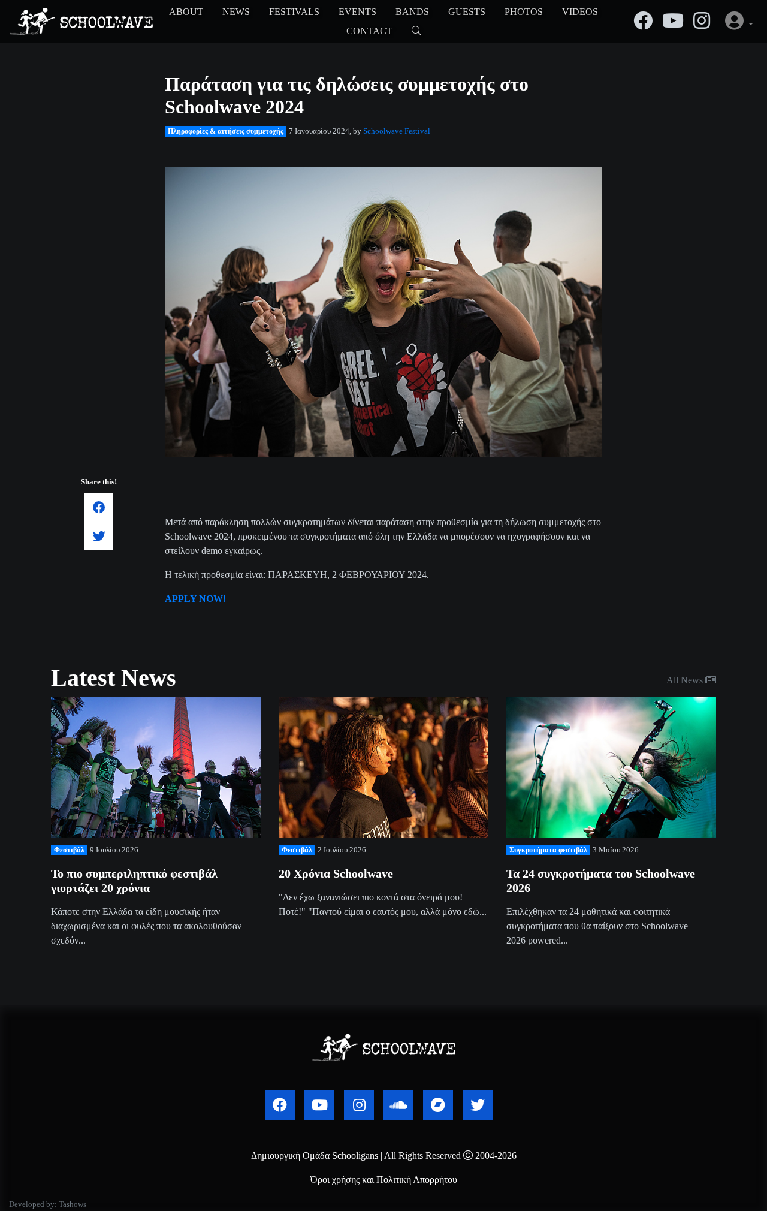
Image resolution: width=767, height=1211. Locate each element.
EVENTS (357, 12)
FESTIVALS (294, 12)
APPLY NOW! (196, 599)
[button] (739, 21)
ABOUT (186, 12)
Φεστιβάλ (69, 850)
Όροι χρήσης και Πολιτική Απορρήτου (383, 1179)
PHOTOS (524, 12)
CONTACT (369, 31)
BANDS (412, 12)
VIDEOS (580, 12)
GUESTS (466, 12)
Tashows (72, 1204)
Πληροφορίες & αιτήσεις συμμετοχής (225, 131)
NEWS (236, 12)
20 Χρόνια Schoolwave (336, 873)
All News (685, 680)
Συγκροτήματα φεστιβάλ (548, 850)
